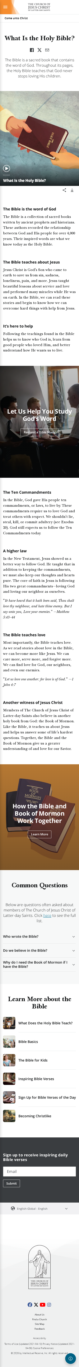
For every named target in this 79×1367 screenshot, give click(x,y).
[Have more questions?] (70, 1358)
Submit (11, 1183)
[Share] (64, 190)
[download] (72, 190)
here (47, 915)
